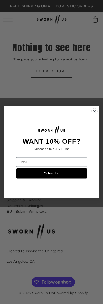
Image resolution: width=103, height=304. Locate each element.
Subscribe (51, 173)
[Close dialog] (94, 111)
